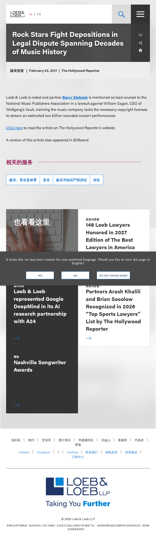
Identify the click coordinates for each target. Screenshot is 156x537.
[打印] (140, 50)
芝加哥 (46, 440)
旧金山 (105, 440)
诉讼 (96, 179)
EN (31, 14)
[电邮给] (140, 35)
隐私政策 (111, 452)
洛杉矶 (16, 440)
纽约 (31, 440)
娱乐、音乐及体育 (23, 179)
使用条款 (131, 452)
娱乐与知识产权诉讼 (71, 179)
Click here (14, 127)
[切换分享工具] (140, 42)
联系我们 (92, 452)
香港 (78, 444)
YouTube (72, 452)
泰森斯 (122, 440)
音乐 (46, 179)
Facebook (43, 452)
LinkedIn (23, 452)
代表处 (139, 440)
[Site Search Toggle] (121, 14)
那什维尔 (65, 440)
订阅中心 (78, 457)
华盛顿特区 (86, 440)
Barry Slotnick (75, 97)
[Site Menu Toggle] (140, 14)
